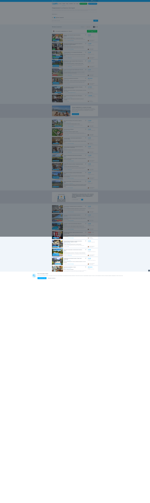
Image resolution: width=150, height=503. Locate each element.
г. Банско (66, 251)
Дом (68, 246)
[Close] (149, 270)
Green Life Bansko (69, 268)
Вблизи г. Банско (66, 260)
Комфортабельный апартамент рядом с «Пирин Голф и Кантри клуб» (73, 259)
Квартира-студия (70, 255)
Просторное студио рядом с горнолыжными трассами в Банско (73, 250)
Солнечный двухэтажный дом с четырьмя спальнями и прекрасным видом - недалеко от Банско (73, 241)
